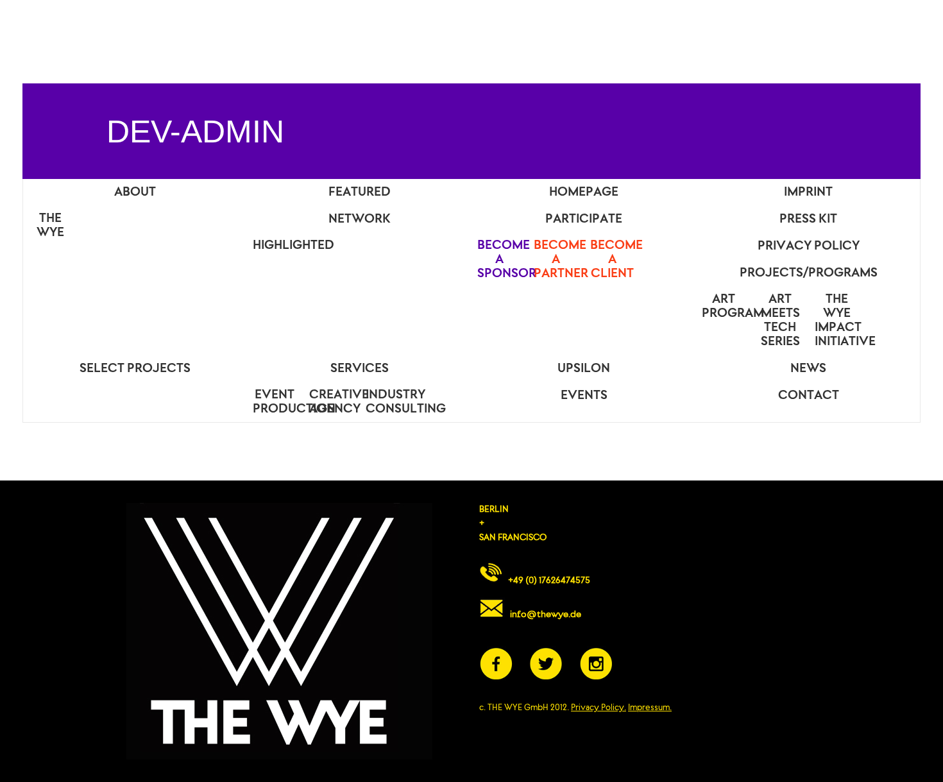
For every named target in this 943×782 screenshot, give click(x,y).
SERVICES (359, 368)
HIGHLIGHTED (278, 245)
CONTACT (808, 395)
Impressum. (650, 708)
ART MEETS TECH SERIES (780, 320)
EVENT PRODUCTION (278, 402)
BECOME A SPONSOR (502, 259)
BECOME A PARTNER (559, 259)
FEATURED (359, 192)
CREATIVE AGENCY (334, 402)
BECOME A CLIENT (615, 259)
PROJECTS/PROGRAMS (809, 273)
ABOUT (135, 192)
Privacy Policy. (598, 708)
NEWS (808, 368)
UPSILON (583, 368)
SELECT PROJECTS (135, 368)
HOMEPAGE (583, 192)
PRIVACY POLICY (809, 246)
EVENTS (584, 395)
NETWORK (359, 219)
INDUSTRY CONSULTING (391, 402)
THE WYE (50, 225)
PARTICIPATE (583, 219)
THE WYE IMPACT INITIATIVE (840, 320)
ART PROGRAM (727, 306)
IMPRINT (808, 192)
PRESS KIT (808, 219)
